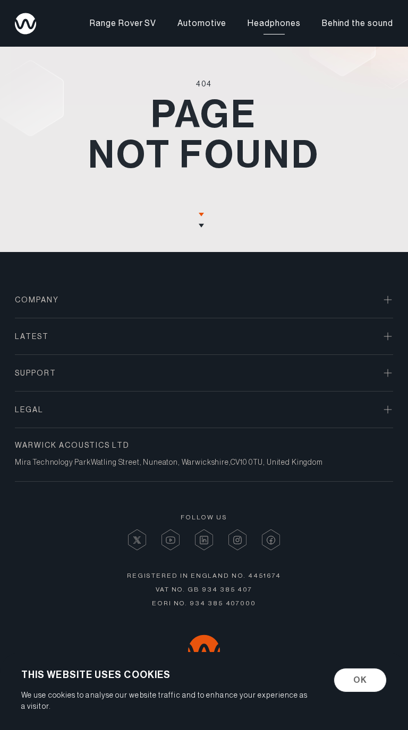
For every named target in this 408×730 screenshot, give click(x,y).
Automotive (201, 23)
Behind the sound (357, 23)
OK (360, 680)
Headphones (274, 23)
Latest (32, 336)
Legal (29, 409)
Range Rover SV (123, 23)
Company (37, 300)
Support (35, 373)
